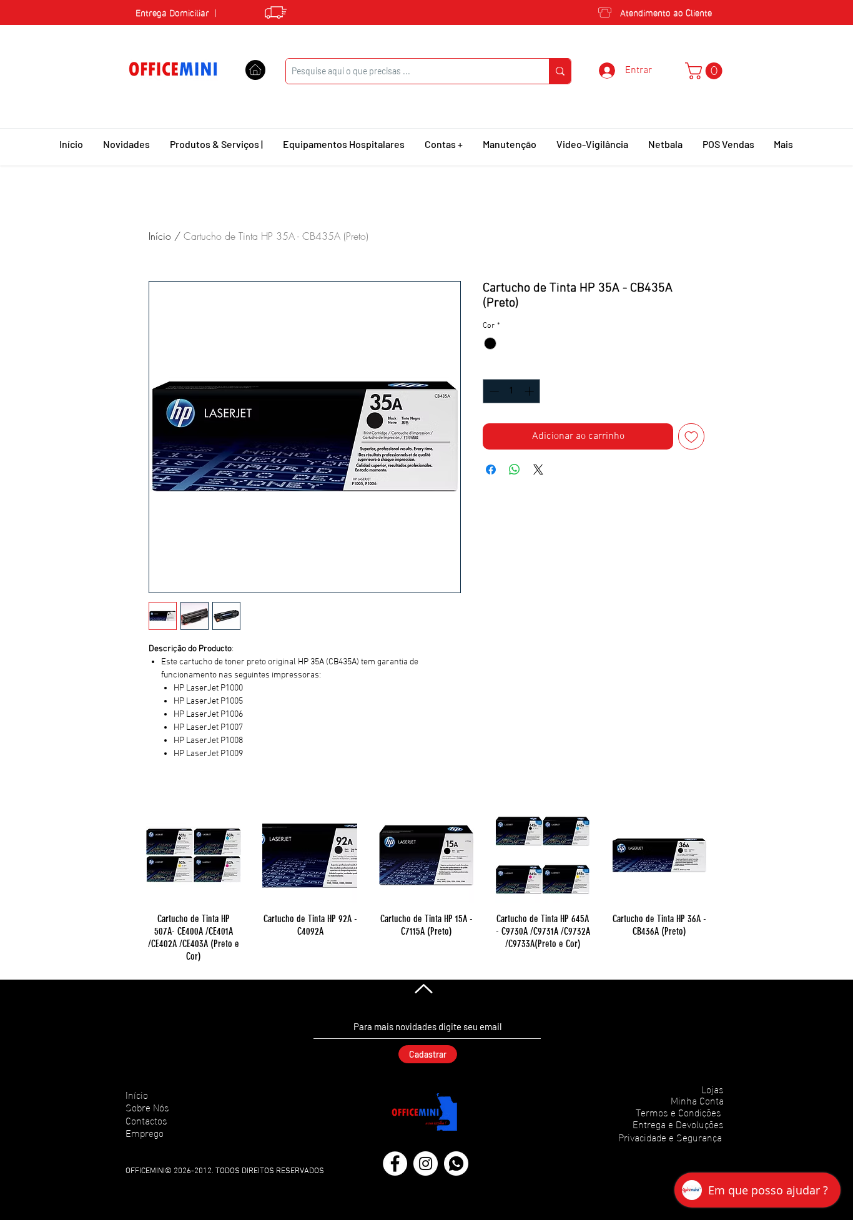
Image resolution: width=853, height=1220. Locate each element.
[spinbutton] (511, 391)
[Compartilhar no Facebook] (490, 469)
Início (160, 236)
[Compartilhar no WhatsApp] (514, 469)
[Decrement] (493, 391)
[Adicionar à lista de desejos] (691, 436)
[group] (426, 885)
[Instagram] (425, 1163)
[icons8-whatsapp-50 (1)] (456, 1163)
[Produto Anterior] (128, 854)
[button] (705, 70)
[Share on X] (538, 469)
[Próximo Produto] (724, 854)
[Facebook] (395, 1163)
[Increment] (530, 391)
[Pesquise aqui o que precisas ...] (560, 71)
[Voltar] (422, 988)
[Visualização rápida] (193, 855)
